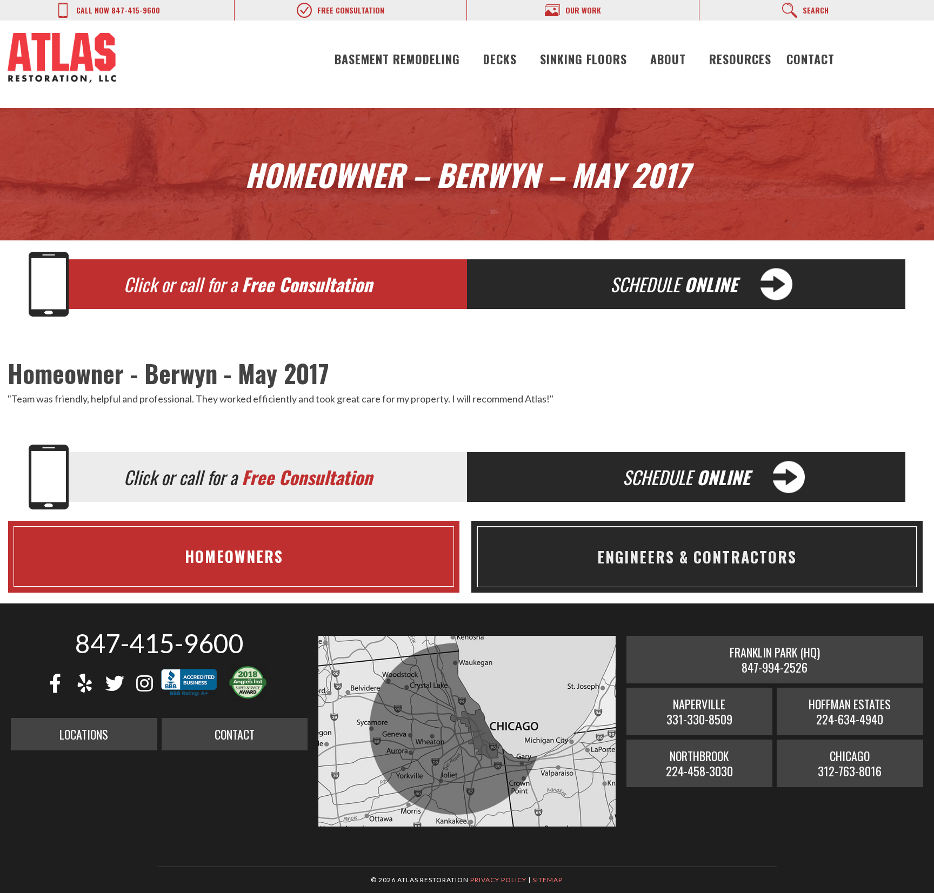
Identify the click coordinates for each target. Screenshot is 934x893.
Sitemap (547, 880)
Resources (740, 59)
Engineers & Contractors (697, 557)
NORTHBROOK (699, 763)
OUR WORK (583, 10)
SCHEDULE (673, 284)
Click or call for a (248, 284)
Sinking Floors (583, 59)
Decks (500, 59)
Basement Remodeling (397, 59)
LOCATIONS (83, 734)
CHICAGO (850, 763)
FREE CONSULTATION (350, 10)
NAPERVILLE (699, 711)
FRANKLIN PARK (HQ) (775, 659)
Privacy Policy (498, 880)
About (668, 59)
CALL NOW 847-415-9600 (118, 10)
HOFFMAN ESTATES (850, 711)
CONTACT (235, 734)
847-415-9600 (159, 643)
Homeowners (234, 556)
